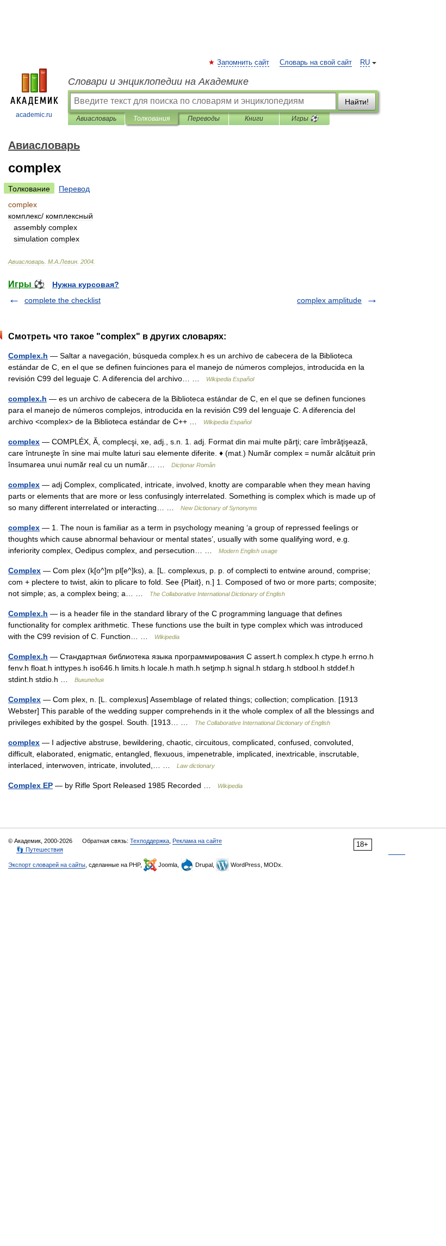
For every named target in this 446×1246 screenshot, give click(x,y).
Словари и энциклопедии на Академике (158, 81)
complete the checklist (62, 300)
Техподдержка (149, 841)
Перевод (74, 188)
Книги (254, 118)
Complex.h (28, 355)
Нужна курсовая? (85, 284)
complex (24, 441)
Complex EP (30, 785)
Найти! (357, 101)
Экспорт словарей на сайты (46, 864)
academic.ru (34, 115)
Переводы (204, 118)
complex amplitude (329, 300)
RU (365, 62)
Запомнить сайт (243, 62)
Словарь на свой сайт (316, 62)
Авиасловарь (96, 118)
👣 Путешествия (39, 849)
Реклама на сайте (197, 841)
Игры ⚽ (305, 118)
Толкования (151, 118)
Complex (24, 570)
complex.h (27, 398)
